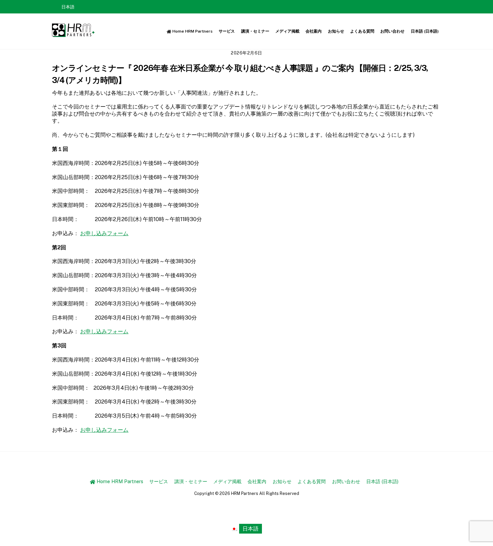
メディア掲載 (287, 31)
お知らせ (336, 31)
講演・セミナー (255, 31)
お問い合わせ (392, 31)
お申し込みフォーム (104, 233)
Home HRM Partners (192, 31)
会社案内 (314, 31)
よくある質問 (362, 31)
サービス (227, 31)
